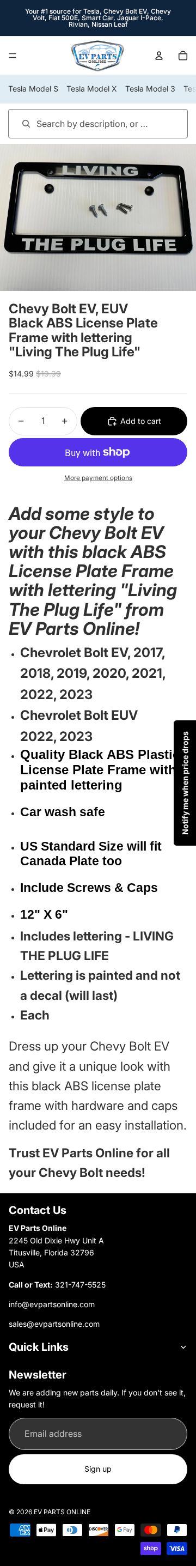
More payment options (98, 478)
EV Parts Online (62, 1512)
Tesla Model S (33, 88)
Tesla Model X (91, 88)
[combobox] (82, 123)
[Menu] (12, 55)
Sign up (98, 1468)
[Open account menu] (159, 56)
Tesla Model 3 (150, 88)
